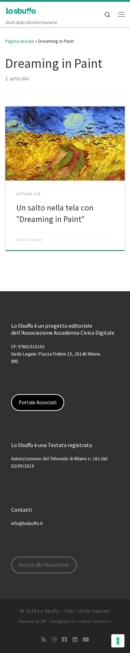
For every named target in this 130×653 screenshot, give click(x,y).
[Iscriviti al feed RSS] (43, 639)
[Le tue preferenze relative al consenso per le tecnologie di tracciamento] (117, 640)
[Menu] (121, 14)
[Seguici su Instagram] (54, 639)
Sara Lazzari (32, 239)
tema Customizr (96, 621)
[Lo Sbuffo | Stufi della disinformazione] (20, 10)
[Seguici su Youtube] (86, 639)
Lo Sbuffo (48, 611)
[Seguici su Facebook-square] (64, 639)
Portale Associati (38, 402)
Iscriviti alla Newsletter (44, 565)
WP (44, 621)
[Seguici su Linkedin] (74, 639)
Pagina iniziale (19, 41)
